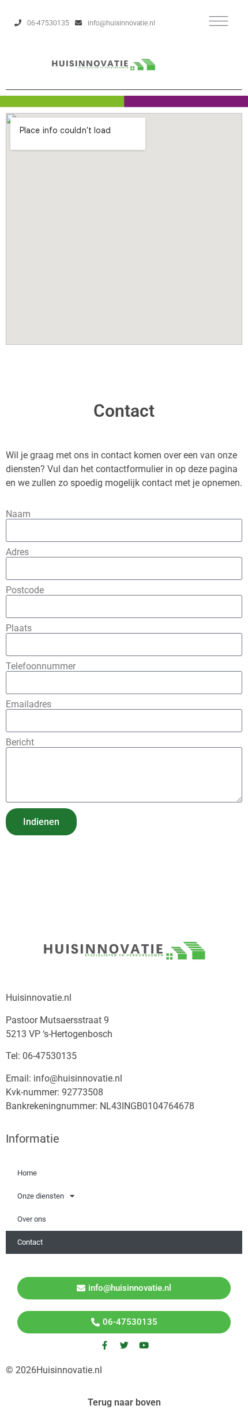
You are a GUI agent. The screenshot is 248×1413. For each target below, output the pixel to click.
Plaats (19, 628)
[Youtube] (143, 1345)
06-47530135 (48, 23)
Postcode (25, 590)
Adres (17, 552)
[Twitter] (124, 1345)
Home (27, 1173)
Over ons (31, 1219)
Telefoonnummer (41, 666)
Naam (18, 514)
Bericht (20, 742)
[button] (218, 21)
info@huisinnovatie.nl (121, 23)
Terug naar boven (124, 1402)
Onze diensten (40, 1196)
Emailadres (28, 704)
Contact (30, 1242)
